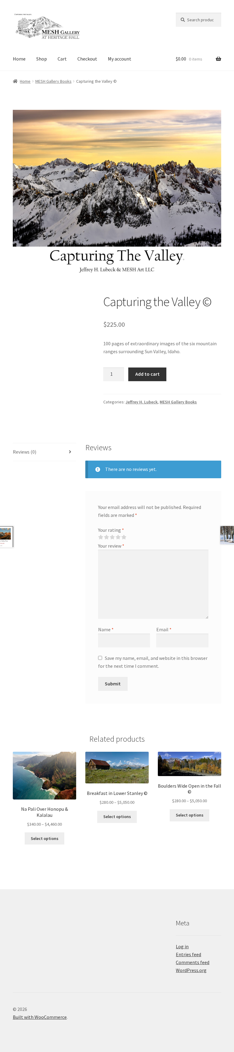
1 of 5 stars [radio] (100, 537)
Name (106, 629)
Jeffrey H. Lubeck (142, 402)
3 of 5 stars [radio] (112, 537)
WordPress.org (191, 970)
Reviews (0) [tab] (24, 452)
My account (119, 59)
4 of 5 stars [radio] (117, 537)
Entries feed (188, 954)
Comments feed (192, 962)
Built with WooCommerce (40, 1017)
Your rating (111, 530)
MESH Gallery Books (53, 81)
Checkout (87, 59)
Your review (111, 546)
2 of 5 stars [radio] (106, 537)
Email (164, 629)
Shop (41, 59)
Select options (44, 838)
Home (19, 59)
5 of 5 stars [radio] (123, 537)
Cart (62, 59)
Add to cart (147, 374)
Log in (182, 946)
